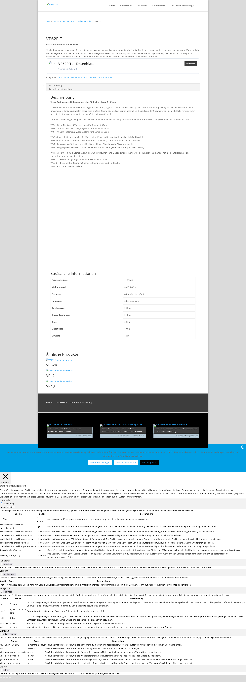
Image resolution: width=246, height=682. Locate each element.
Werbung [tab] (4, 630)
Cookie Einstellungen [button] (100, 462)
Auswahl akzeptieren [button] (126, 462)
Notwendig (8, 503)
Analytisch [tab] (5, 588)
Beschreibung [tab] (55, 85)
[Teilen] (7, 677)
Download (190, 63)
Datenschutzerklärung (81, 402)
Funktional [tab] (5, 560)
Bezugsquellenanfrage (183, 6)
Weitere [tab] (3, 666)
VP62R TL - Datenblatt (76, 63)
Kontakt (49, 402)
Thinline (105, 77)
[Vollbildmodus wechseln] (4, 677)
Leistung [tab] (4, 570)
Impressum (62, 402)
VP (68, 21)
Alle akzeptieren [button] (149, 462)
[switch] (1, 564)
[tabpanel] (123, 534)
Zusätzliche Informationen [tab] (61, 89)
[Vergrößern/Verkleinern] (1, 677)
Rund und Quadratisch (82, 21)
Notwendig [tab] (5, 500)
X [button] (242, 447)
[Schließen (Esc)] (10, 677)
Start (48, 21)
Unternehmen (159, 6)
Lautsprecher (125, 6)
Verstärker (143, 6)
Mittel (74, 77)
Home (112, 6)
